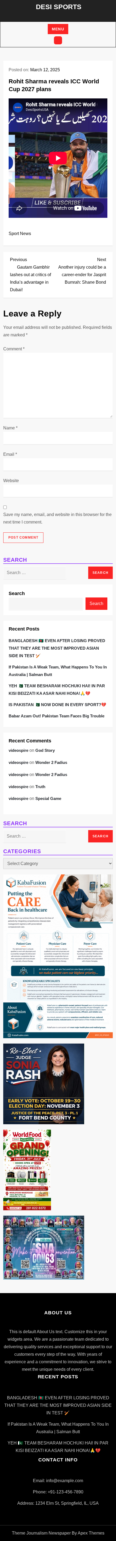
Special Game (48, 798)
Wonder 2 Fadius (51, 762)
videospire (18, 750)
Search (17, 593)
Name (10, 428)
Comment (14, 349)
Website (11, 480)
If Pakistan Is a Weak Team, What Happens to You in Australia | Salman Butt (58, 671)
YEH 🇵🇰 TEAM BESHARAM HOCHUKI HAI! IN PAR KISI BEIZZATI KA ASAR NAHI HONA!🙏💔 (57, 690)
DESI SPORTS (58, 6)
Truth (40, 786)
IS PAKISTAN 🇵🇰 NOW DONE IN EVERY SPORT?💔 (57, 704)
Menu (58, 29)
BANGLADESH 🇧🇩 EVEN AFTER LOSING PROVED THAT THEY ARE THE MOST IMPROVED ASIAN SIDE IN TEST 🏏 (57, 648)
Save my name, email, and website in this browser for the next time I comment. (57, 518)
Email (10, 454)
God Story (45, 750)
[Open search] (58, 40)
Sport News (20, 233)
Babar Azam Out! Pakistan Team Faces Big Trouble (56, 716)
